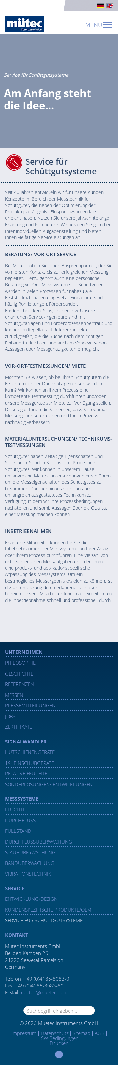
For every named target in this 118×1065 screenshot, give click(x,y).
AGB (99, 1033)
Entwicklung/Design (31, 899)
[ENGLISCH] (109, 5)
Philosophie (20, 662)
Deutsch (100, 5)
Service (14, 888)
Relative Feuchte (26, 773)
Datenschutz (55, 1033)
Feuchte (15, 809)
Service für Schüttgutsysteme (44, 920)
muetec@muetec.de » (43, 992)
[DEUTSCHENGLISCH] (59, 5)
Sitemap (81, 1033)
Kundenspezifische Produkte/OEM (48, 909)
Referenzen (19, 684)
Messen (14, 695)
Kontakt (16, 935)
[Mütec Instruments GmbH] (24, 24)
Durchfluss (20, 820)
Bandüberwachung (29, 863)
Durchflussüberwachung (38, 841)
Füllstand (18, 831)
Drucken (59, 1043)
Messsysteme (21, 798)
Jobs (10, 716)
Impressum (23, 1033)
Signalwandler (26, 741)
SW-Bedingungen (60, 1038)
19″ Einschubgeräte (29, 763)
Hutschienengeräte (30, 752)
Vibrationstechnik (28, 873)
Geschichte (19, 673)
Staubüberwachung (30, 852)
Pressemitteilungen (30, 705)
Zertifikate (18, 726)
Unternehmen (24, 652)
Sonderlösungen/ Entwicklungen (49, 784)
